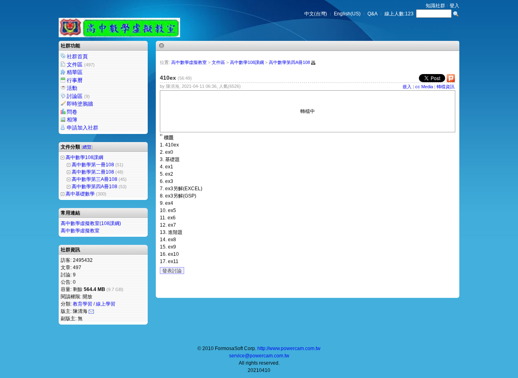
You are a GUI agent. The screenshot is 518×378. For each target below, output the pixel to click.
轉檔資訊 (445, 86)
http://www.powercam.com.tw (289, 348)
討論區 (78, 96)
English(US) (347, 14)
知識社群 (435, 5)
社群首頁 (77, 56)
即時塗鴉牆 (80, 104)
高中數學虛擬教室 (80, 231)
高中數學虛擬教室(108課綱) (91, 223)
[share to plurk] (451, 80)
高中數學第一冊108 (93, 165)
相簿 (72, 120)
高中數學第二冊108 (93, 172)
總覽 (87, 146)
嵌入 (407, 86)
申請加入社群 (82, 128)
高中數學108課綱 (84, 157)
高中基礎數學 (80, 194)
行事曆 (75, 80)
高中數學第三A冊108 (94, 179)
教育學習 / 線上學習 (94, 304)
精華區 (75, 72)
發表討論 (172, 271)
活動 (72, 88)
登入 (454, 5)
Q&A (372, 14)
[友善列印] (313, 63)
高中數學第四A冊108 (94, 186)
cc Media (424, 86)
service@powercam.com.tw (259, 356)
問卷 (72, 112)
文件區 (81, 65)
